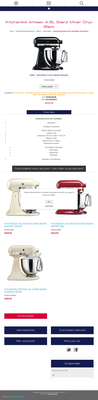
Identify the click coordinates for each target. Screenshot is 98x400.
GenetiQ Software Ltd (17, 396)
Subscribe (53, 375)
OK (49, 202)
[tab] (49, 112)
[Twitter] (69, 350)
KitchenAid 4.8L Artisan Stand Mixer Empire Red (72, 225)
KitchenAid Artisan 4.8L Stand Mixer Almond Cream (25, 290)
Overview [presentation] (49, 112)
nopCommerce (53, 394)
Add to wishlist (47, 87)
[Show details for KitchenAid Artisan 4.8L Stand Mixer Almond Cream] (25, 262)
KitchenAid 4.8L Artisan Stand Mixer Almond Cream (25, 225)
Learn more (49, 206)
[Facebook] (76, 350)
